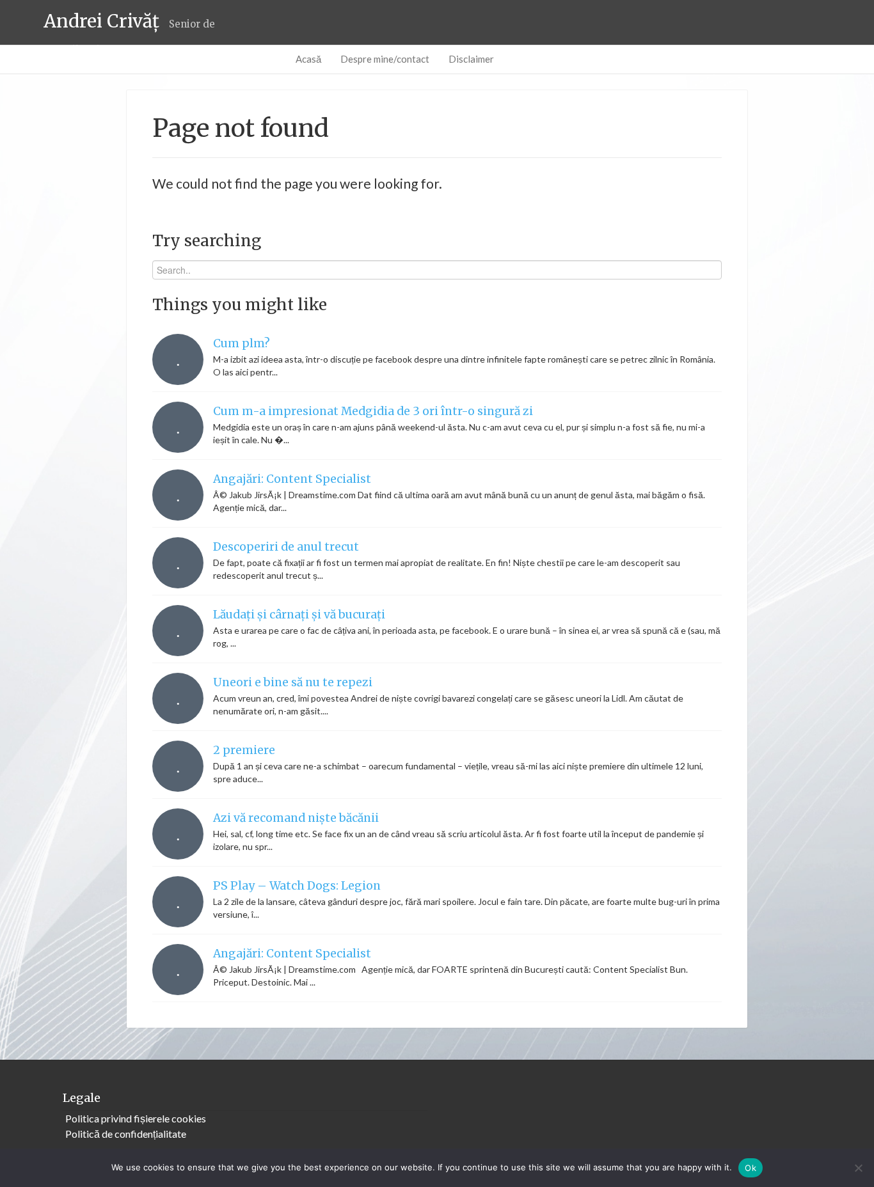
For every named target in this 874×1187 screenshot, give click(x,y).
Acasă (308, 59)
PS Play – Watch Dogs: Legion (297, 886)
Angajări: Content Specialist (292, 479)
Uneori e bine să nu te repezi (292, 682)
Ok (750, 1168)
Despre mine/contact (384, 59)
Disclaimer (471, 59)
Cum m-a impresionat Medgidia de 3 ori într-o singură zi (373, 411)
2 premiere (244, 750)
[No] (858, 1167)
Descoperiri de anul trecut (286, 547)
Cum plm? (241, 343)
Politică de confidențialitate (125, 1134)
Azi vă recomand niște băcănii (296, 818)
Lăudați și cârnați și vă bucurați (299, 615)
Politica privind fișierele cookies (135, 1118)
